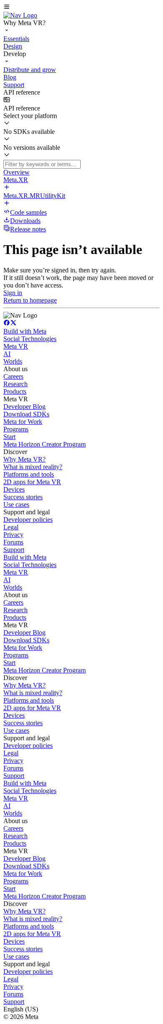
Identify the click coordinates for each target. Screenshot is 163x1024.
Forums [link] (13, 542)
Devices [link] (14, 489)
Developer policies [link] (28, 519)
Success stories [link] (23, 496)
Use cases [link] (16, 504)
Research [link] (15, 384)
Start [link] (9, 436)
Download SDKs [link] (26, 414)
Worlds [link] (12, 361)
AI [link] (6, 353)
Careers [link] (13, 376)
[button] (81, 7)
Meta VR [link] (15, 346)
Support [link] (13, 549)
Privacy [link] (13, 534)
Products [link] (14, 391)
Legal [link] (10, 527)
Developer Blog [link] (24, 406)
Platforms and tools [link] (28, 474)
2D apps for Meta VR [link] (32, 481)
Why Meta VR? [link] (24, 459)
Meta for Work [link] (22, 421)
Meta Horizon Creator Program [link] (44, 444)
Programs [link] (15, 429)
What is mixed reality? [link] (32, 466)
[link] (20, 15)
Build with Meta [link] (24, 331)
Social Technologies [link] (29, 338)
